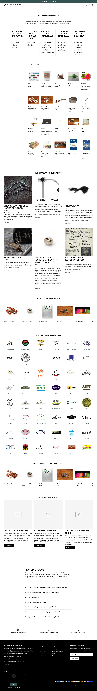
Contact (91, 685)
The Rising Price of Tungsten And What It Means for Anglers (46, 260)
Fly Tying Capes (45, 44)
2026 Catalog (55, 649)
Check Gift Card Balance (58, 651)
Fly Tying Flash (61, 47)
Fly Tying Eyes (14, 47)
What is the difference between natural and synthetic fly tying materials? (46, 587)
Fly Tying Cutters (78, 45)
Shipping (74, 685)
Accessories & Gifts (78, 42)
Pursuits (59, 4)
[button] (88, 68)
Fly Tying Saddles (46, 49)
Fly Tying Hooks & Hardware (17, 33)
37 (59, 163)
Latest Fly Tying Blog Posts (48, 173)
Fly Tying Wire (30, 45)
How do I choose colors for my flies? (36, 602)
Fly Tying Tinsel (31, 44)
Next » (70, 163)
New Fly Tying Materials (48, 298)
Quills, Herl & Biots (46, 47)
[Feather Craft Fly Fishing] (14, 5)
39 (62, 163)
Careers (54, 653)
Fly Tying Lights (77, 47)
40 (64, 163)
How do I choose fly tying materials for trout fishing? (40, 607)
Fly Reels (42, 651)
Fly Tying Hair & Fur (46, 42)
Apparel (42, 653)
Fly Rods (42, 649)
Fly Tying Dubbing (62, 45)
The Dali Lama (72, 206)
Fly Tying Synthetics (62, 50)
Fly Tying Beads (15, 44)
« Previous (50, 163)
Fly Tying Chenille (62, 44)
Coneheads (14, 45)
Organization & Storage (79, 49)
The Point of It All (13, 258)
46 (67, 163)
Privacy (83, 685)
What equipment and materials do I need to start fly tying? (42, 617)
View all (48, 300)
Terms (87, 685)
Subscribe (75, 658)
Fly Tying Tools (77, 50)
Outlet (52, 4)
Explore (65, 4)
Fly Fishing (39, 4)
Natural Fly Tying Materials (47, 33)
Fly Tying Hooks (15, 42)
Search (69, 685)
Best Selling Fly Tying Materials (48, 464)
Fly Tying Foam (61, 49)
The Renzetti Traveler (47, 200)
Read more (6, 222)
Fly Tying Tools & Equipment (80, 33)
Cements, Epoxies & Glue (80, 44)
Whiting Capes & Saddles (48, 52)
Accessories (43, 655)
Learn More (9, 545)
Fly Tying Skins (45, 50)
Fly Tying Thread (31, 42)
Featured (46, 4)
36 (57, 163)
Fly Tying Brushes (62, 42)
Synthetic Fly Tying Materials (63, 33)
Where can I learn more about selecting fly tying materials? (42, 592)
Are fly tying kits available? (33, 597)
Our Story (54, 646)
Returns (54, 655)
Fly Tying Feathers (46, 45)
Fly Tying (32, 4)
